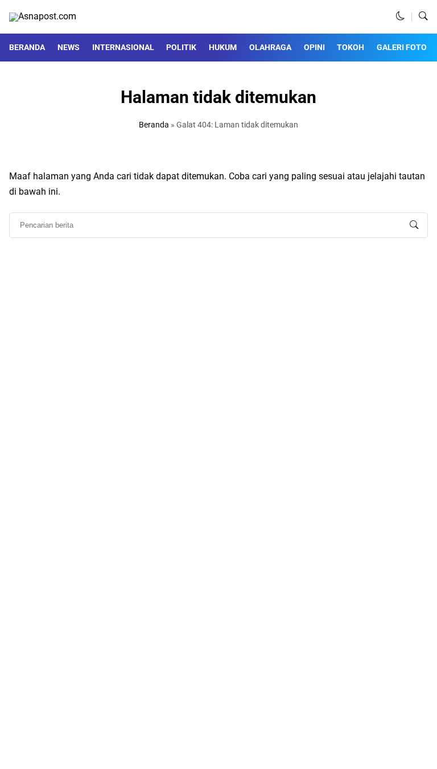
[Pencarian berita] (414, 225)
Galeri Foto (402, 47)
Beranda (27, 47)
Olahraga (270, 47)
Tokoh (350, 47)
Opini (314, 47)
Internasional (123, 47)
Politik (181, 47)
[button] (400, 16)
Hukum (223, 47)
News (68, 47)
